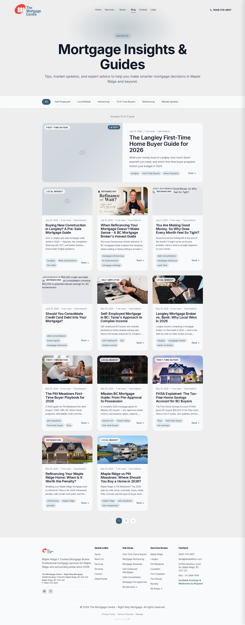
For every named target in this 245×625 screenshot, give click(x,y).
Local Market (84, 101)
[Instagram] (50, 591)
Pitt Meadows (157, 564)
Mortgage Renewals (132, 564)
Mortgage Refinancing (133, 559)
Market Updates (170, 101)
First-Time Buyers (126, 101)
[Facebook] (44, 591)
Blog (133, 9)
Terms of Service (125, 614)
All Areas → (156, 588)
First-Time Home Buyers (134, 554)
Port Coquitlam (157, 574)
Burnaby (154, 583)
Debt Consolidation (131, 577)
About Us (99, 559)
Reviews (99, 569)
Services (109, 9)
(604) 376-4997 (187, 554)
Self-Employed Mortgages (129, 571)
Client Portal (101, 579)
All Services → (130, 587)
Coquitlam (155, 569)
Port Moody (156, 579)
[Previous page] (112, 521)
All (46, 101)
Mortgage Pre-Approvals (134, 582)
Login (153, 9)
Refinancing (148, 101)
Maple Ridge (156, 554)
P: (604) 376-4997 (50, 583)
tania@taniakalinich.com (190, 559)
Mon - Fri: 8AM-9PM (189, 575)
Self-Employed (62, 101)
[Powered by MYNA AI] (122, 618)
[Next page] (133, 521)
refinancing (104, 101)
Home (98, 9)
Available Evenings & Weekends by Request (191, 582)
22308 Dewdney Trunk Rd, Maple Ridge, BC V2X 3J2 (190, 567)
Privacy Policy (108, 614)
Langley (154, 559)
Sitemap (139, 614)
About (122, 9)
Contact (143, 9)
